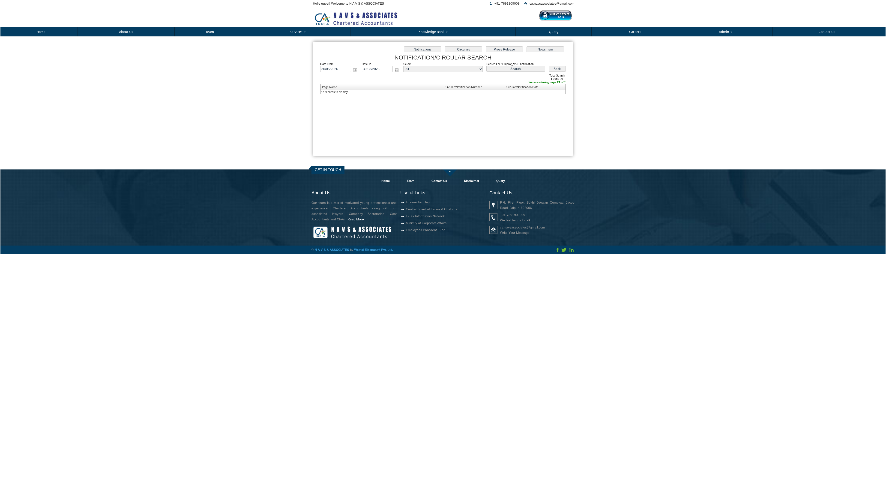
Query (553, 32)
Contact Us (827, 32)
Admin (724, 32)
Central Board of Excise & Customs (431, 209)
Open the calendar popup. (355, 70)
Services (296, 32)
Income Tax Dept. (418, 202)
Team (210, 32)
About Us (126, 32)
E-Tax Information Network (425, 216)
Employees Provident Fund (425, 230)
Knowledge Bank (432, 32)
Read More (355, 219)
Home (40, 32)
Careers (635, 32)
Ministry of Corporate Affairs (426, 223)
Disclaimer (471, 181)
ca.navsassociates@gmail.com (552, 3)
